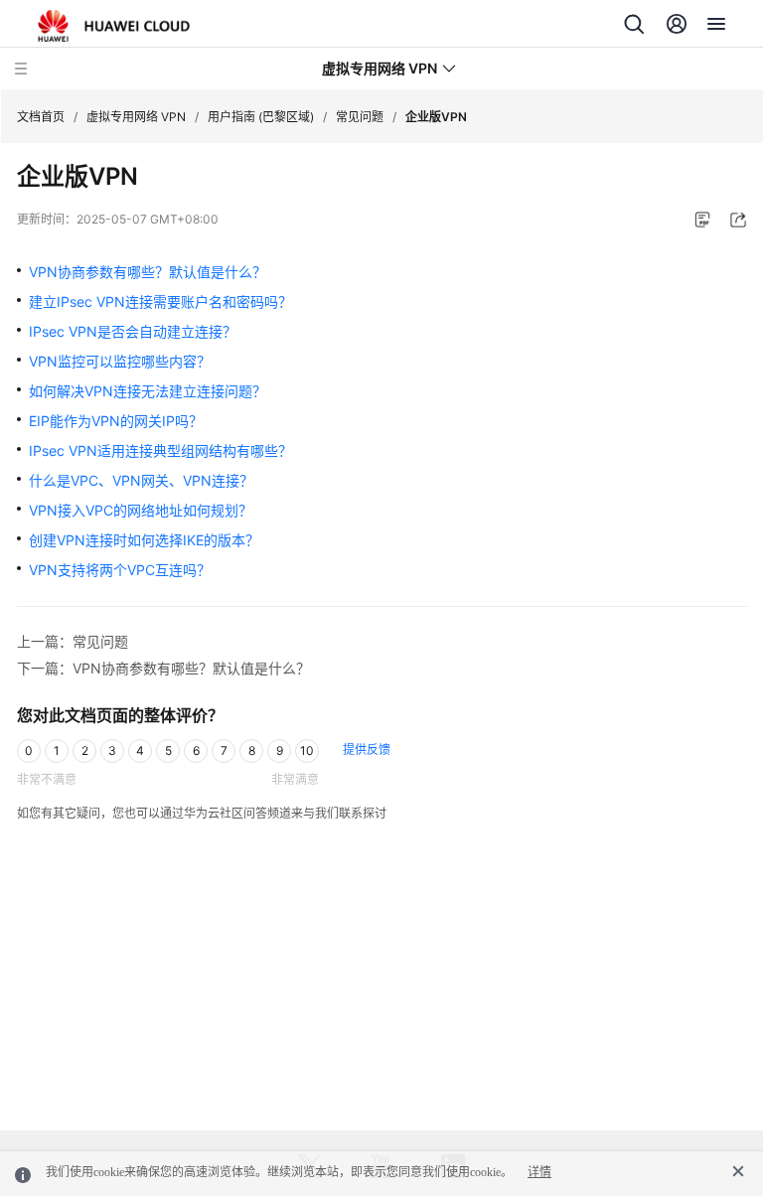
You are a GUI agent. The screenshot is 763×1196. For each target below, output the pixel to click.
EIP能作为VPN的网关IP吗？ (116, 420)
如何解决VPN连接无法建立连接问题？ (147, 390)
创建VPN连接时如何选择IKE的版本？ (144, 539)
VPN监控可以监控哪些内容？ (120, 361)
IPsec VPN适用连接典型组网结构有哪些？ (160, 450)
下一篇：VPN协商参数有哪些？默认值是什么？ (163, 668)
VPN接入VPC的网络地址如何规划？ (140, 510)
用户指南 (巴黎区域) (261, 116)
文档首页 (41, 116)
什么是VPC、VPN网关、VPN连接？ (141, 480)
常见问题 (359, 116)
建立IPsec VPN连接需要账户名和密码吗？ (160, 301)
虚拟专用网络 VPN (136, 116)
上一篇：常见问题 (72, 641)
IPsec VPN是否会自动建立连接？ (132, 331)
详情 (539, 1172)
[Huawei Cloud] (114, 26)
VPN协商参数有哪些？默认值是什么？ (147, 271)
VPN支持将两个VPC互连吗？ (120, 569)
